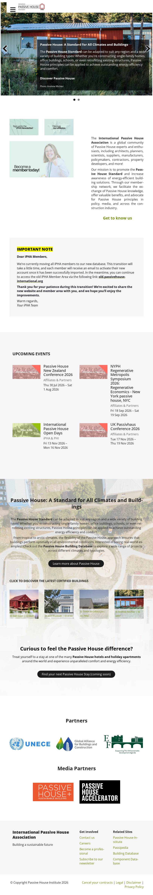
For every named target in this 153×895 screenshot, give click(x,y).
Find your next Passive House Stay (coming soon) (76, 674)
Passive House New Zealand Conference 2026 (58, 370)
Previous (6, 49)
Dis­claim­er (133, 882)
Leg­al (119, 882)
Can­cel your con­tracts (97, 882)
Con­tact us (87, 838)
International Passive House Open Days (55, 428)
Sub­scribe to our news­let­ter (91, 861)
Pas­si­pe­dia (120, 848)
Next (146, 49)
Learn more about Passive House (76, 564)
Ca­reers (84, 843)
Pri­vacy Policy (134, 887)
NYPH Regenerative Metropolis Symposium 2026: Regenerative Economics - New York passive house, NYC (125, 383)
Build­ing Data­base (126, 853)
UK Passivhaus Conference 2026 (125, 426)
